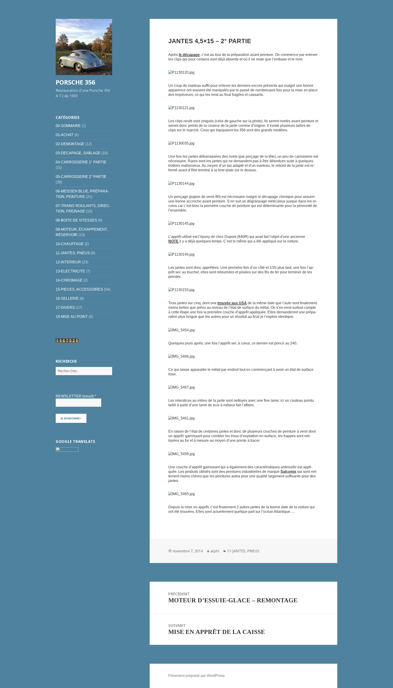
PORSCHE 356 (75, 82)
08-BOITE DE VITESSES (76, 220)
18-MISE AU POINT (72, 317)
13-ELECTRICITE (70, 271)
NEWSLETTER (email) (76, 396)
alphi (214, 550)
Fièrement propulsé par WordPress (196, 676)
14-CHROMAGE (69, 280)
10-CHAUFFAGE (70, 244)
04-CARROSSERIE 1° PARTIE (81, 162)
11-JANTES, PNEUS (73, 253)
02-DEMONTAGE (70, 144)
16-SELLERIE (67, 298)
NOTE (173, 241)
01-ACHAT (64, 135)
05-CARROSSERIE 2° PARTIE (81, 177)
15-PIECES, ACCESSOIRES (79, 289)
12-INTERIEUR (68, 262)
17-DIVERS (65, 307)
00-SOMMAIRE (68, 126)
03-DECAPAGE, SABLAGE (78, 153)
